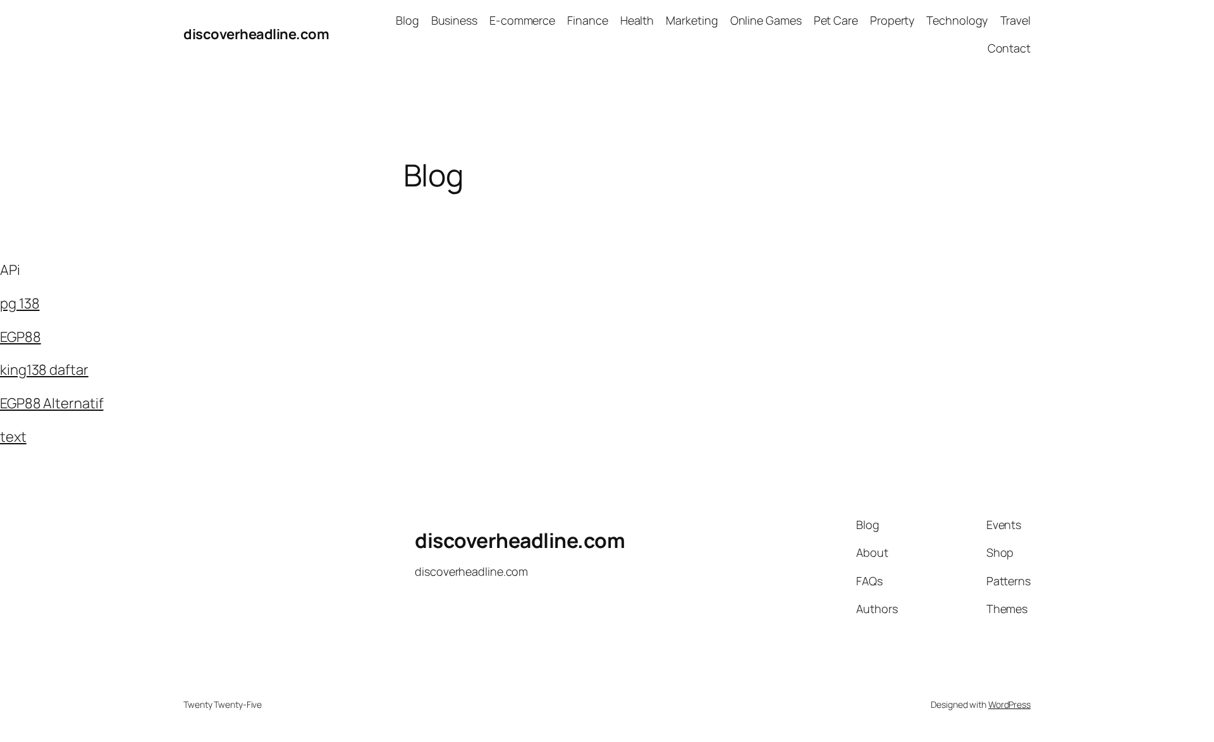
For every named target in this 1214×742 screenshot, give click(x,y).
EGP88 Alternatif (51, 403)
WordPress (1009, 704)
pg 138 (19, 303)
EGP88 (20, 336)
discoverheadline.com (256, 34)
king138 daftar (44, 369)
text (13, 436)
